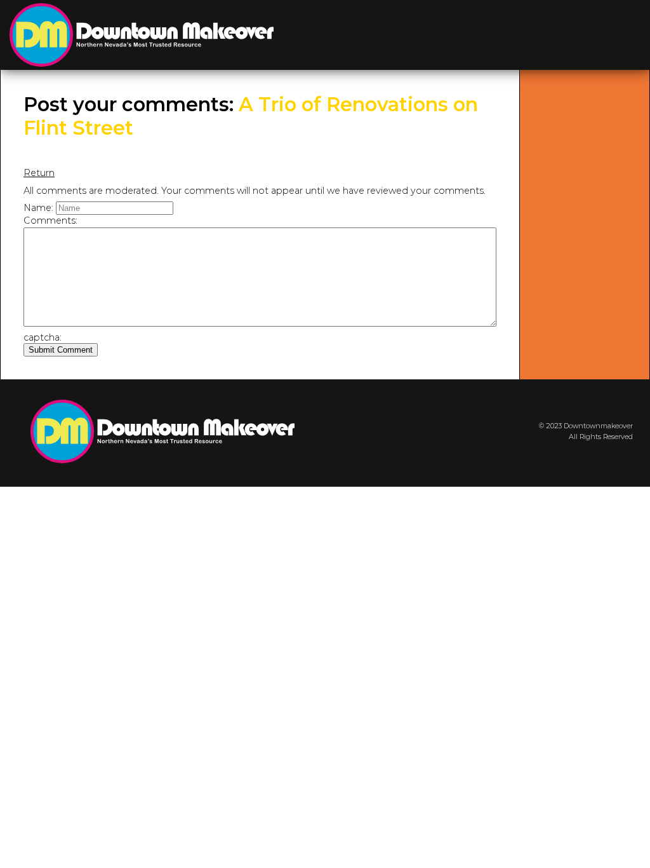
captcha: (42, 337)
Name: (38, 208)
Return (39, 173)
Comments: (50, 220)
